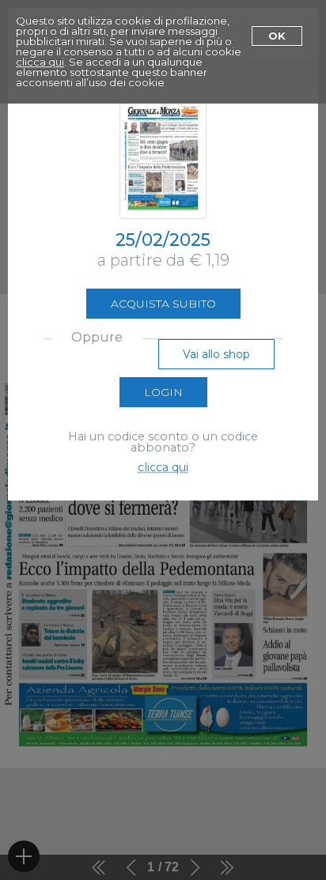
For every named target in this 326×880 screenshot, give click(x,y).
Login (163, 392)
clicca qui (40, 61)
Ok (277, 35)
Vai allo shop (216, 354)
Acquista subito (163, 303)
